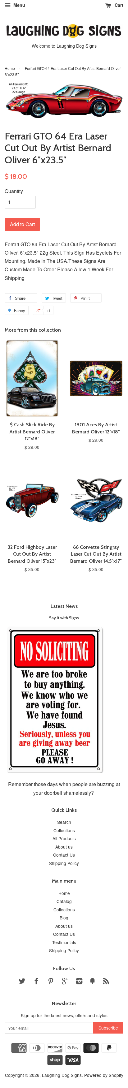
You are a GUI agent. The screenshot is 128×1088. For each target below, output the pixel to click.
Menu (18, 5)
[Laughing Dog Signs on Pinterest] (50, 982)
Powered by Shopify (103, 1075)
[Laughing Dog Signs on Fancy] (92, 982)
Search (64, 822)
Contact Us (64, 855)
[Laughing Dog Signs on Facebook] (36, 982)
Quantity (14, 191)
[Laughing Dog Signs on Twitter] (22, 982)
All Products (64, 838)
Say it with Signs (64, 617)
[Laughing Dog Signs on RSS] (106, 982)
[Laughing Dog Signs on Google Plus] (65, 982)
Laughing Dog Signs (62, 1075)
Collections (64, 830)
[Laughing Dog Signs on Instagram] (79, 982)
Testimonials (64, 942)
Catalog (64, 901)
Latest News (64, 606)
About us (64, 847)
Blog (64, 917)
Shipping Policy (64, 863)
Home (10, 68)
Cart (118, 5)
